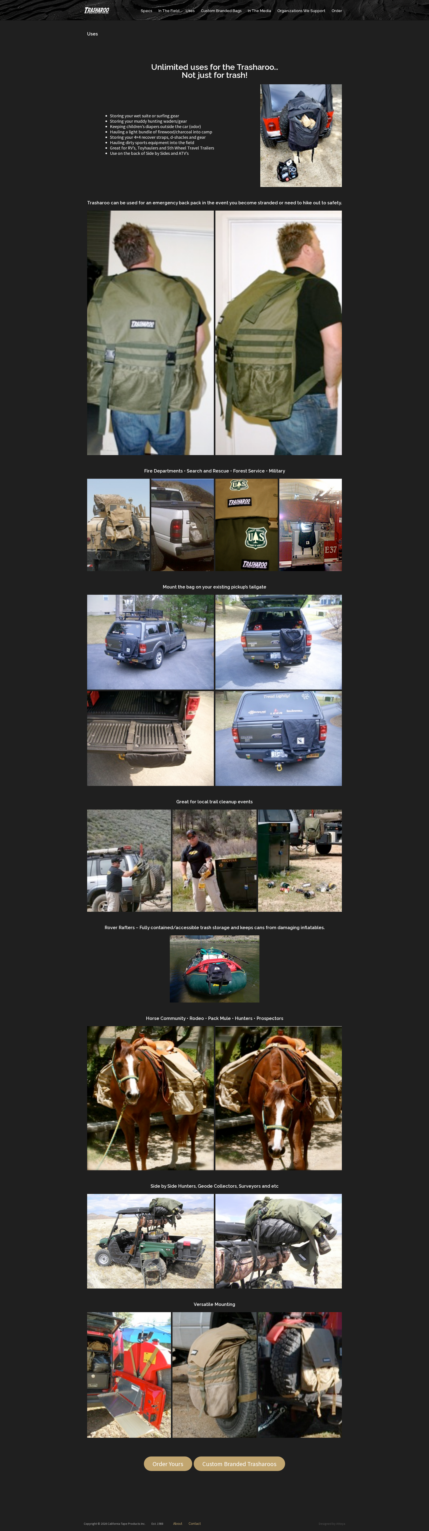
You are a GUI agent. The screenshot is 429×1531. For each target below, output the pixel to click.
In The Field (168, 10)
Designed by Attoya (332, 1524)
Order (337, 10)
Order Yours (168, 1464)
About (177, 1523)
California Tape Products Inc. (126, 1524)
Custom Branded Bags (221, 10)
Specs (146, 10)
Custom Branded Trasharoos (239, 1464)
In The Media (259, 10)
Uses (190, 10)
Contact (195, 1523)
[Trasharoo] (97, 10)
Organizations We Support (301, 10)
